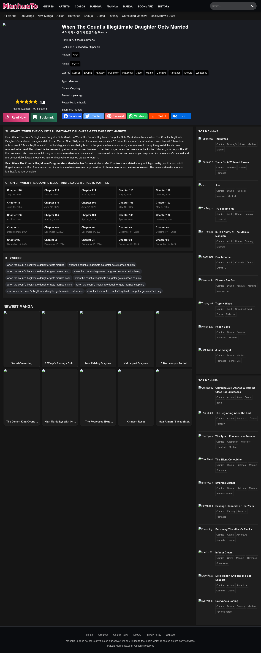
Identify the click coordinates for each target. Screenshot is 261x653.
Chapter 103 (126, 215)
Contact (170, 634)
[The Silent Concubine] (206, 459)
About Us (103, 634)
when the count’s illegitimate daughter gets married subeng (107, 271)
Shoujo (88, 16)
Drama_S (232, 144)
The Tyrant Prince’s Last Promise (235, 436)
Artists (64, 6)
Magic (149, 72)
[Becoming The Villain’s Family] (206, 529)
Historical (127, 72)
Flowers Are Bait (225, 280)
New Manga (45, 16)
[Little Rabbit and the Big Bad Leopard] (206, 575)
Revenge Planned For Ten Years (234, 506)
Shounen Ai (222, 563)
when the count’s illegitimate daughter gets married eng (38, 271)
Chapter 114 (88, 190)
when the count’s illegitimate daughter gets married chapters (110, 284)
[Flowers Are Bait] (206, 280)
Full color (113, 72)
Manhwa (96, 6)
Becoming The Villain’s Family (233, 529)
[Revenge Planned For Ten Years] (206, 505)
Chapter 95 (51, 240)
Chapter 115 (51, 190)
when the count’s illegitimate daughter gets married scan (38, 278)
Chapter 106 (14, 215)
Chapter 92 (162, 240)
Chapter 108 (126, 202)
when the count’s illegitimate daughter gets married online (39, 284)
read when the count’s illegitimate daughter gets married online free (45, 291)
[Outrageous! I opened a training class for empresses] (206, 387)
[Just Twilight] (206, 350)
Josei (139, 72)
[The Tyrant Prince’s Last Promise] (206, 436)
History (163, 6)
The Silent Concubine (228, 459)
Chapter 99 (88, 227)
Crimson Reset (136, 421)
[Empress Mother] (206, 482)
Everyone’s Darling (226, 601)
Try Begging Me (224, 208)
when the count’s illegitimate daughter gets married (35, 265)
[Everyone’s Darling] (206, 600)
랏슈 (75, 54)
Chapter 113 (126, 190)
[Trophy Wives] (206, 303)
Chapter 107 (163, 202)
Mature (220, 149)
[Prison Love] (206, 326)
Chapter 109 (88, 202)
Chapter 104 (88, 215)
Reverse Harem (224, 493)
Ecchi (219, 402)
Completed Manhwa (134, 16)
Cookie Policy (120, 634)
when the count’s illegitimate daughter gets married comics (108, 278)
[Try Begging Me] (206, 208)
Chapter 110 (51, 202)
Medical (232, 196)
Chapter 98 (125, 227)
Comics (80, 6)
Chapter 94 (88, 240)
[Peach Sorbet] (206, 257)
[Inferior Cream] (206, 552)
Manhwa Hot (222, 291)
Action (60, 16)
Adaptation (232, 441)
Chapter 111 (14, 202)
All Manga (10, 16)
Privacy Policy (153, 634)
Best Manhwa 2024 (163, 16)
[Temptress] (206, 138)
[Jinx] (202, 185)
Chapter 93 (125, 240)
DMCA (137, 634)
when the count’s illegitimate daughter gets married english (102, 265)
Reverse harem (224, 611)
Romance (74, 16)
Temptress (221, 139)
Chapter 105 (51, 215)
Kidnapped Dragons (136, 363)
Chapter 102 (163, 215)
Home (89, 634)
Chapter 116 (14, 190)
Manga (128, 6)
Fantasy (113, 16)
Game (230, 557)
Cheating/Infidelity (244, 309)
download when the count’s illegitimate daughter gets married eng (124, 291)
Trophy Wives (223, 303)
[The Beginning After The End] (206, 413)
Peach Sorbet (223, 257)
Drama (100, 16)
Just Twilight (223, 350)
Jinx (218, 185)
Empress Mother (225, 482)
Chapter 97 (162, 227)
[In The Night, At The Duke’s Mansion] (206, 231)
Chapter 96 (13, 240)
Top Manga (27, 16)
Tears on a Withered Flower (232, 162)
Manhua (112, 6)
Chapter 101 (14, 227)
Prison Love (222, 326)
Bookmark (145, 6)
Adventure (241, 418)
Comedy (239, 262)
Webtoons (201, 72)
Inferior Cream (223, 552)
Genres (48, 6)
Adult (229, 214)
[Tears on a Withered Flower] (206, 162)
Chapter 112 (163, 190)
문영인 (75, 63)
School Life (235, 360)
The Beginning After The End (233, 413)
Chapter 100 (51, 227)
